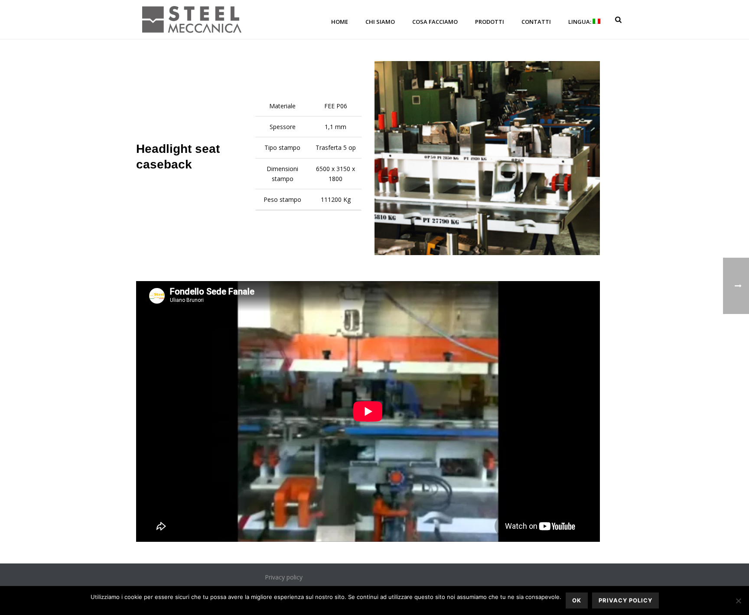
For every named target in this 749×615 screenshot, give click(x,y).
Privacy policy (284, 577)
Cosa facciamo (435, 22)
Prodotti (489, 22)
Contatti (536, 22)
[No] (738, 600)
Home (339, 22)
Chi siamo (380, 22)
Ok (576, 600)
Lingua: (580, 22)
